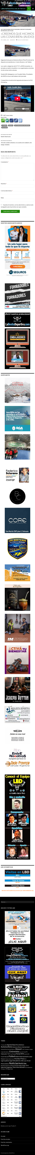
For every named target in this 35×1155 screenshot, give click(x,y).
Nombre (4, 183)
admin (13, 40)
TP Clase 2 (3, 1069)
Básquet (18, 1049)
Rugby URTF (25, 1065)
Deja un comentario (22, 40)
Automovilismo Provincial (22, 125)
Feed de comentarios (6, 1142)
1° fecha (3, 1044)
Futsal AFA (20, 1054)
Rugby (20, 1065)
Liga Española (5, 1060)
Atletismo (21, 1045)
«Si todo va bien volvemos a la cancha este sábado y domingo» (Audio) (16, 142)
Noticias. (4, 127)
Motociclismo (5, 1063)
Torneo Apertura (28, 1067)
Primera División (14, 1065)
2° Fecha (4, 125)
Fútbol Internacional (21, 1056)
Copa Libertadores (5, 1051)
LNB (21, 1060)
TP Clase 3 (8, 1069)
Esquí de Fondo (22, 1051)
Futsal (14, 1054)
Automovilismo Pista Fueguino (10, 29)
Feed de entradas (5, 1139)
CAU (23, 1049)
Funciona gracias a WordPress (8, 1153)
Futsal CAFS (26, 1054)
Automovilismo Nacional (6, 1049)
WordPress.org (5, 1145)
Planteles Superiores (5, 1065)
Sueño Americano (6, 135)
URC (12, 1069)
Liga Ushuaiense (14, 1061)
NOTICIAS (10, 30)
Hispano (3, 1059)
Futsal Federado (4, 1056)
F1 (27, 1052)
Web (2, 198)
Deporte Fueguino (25, 29)
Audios (11, 125)
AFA (6, 1044)
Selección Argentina (6, 1067)
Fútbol (12, 1056)
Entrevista (4, 30)
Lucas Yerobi (26, 1060)
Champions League (29, 1049)
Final (11, 1054)
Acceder (3, 1136)
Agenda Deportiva (13, 1045)
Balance (13, 1049)
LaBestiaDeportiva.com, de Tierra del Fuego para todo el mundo (14, 9)
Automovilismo (6, 1047)
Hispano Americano (9, 1058)
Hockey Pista (19, 1059)
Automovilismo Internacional (21, 1047)
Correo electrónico (7, 190)
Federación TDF (5, 1054)
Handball (30, 1056)
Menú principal (33, 9)
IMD (25, 1058)
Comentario (5, 162)
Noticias (13, 1063)
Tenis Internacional (18, 1067)
